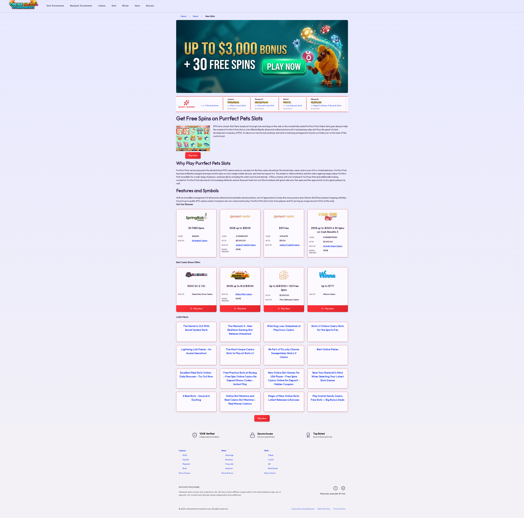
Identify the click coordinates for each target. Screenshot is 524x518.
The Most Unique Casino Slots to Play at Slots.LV (240, 351)
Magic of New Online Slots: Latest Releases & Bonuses (283, 397)
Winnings (229, 455)
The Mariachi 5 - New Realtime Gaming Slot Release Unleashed (240, 329)
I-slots (271, 459)
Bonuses (150, 5)
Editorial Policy (324, 509)
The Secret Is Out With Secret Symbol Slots (196, 327)
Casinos (101, 5)
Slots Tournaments (55, 5)
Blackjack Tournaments (81, 5)
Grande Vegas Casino (332, 246)
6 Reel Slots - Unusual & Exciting (196, 397)
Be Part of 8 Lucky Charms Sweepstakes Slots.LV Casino (284, 353)
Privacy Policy (339, 509)
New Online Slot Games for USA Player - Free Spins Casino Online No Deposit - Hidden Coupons (284, 378)
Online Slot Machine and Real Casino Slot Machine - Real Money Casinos (240, 399)
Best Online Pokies (327, 349)
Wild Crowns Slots (227, 105)
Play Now (193, 155)
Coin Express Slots (283, 105)
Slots (114, 5)
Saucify (186, 459)
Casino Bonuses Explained (302, 509)
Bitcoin (125, 5)
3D (269, 464)
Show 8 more (227, 473)
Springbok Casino (199, 240)
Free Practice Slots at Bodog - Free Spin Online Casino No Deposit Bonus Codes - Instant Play (240, 378)
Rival (185, 468)
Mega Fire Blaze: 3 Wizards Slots (317, 105)
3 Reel (270, 455)
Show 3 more (270, 473)
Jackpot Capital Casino (246, 245)
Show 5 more (184, 473)
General (228, 468)
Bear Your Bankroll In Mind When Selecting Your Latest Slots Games (328, 376)
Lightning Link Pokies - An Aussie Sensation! (196, 351)
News (137, 5)
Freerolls (229, 464)
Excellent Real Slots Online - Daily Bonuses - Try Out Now (196, 374)
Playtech (186, 464)
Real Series (273, 468)
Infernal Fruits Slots (255, 105)
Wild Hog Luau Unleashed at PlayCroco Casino (284, 327)
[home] (22, 10)
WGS (185, 455)
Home (183, 16)
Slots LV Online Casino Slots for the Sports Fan (327, 327)
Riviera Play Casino (244, 294)
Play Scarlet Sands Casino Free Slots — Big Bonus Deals (327, 397)
